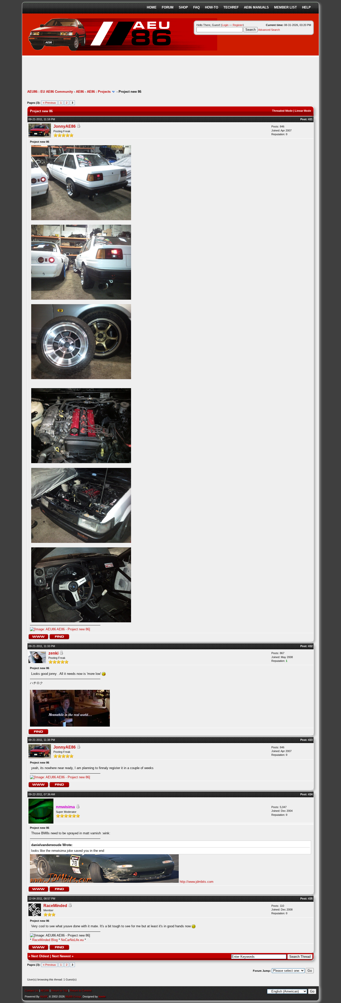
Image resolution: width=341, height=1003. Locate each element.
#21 (310, 119)
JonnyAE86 (64, 126)
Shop (183, 7)
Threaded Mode (282, 110)
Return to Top (59, 990)
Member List (285, 7)
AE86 (80, 91)
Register (238, 24)
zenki (53, 653)
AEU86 (44, 990)
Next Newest (61, 956)
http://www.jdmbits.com (196, 882)
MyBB (43, 996)
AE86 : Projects (99, 91)
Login (225, 24)
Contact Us (31, 990)
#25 (310, 898)
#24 (310, 794)
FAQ (196, 7)
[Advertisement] (118, 73)
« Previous (49, 102)
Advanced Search (269, 29)
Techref (231, 7)
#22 (310, 646)
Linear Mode (303, 110)
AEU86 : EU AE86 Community (50, 91)
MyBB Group (73, 996)
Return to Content (80, 990)
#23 (310, 739)
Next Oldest (40, 956)
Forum (167, 7)
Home (152, 7)
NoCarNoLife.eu (72, 940)
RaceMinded (55, 906)
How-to (211, 7)
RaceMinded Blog (45, 940)
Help (306, 7)
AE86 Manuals (256, 7)
